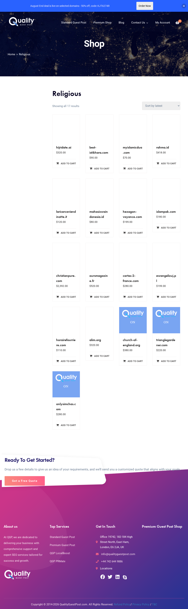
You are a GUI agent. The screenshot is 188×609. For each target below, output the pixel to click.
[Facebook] (103, 577)
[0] (177, 22)
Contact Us (138, 22)
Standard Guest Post (73, 22)
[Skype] (125, 577)
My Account (162, 22)
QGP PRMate (57, 561)
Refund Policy (122, 604)
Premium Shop (102, 22)
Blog (121, 22)
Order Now (145, 5)
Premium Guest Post (62, 545)
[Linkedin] (117, 577)
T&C (154, 604)
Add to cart (68, 163)
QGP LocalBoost (60, 553)
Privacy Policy (140, 604)
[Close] (184, 6)
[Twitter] (110, 577)
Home (11, 54)
